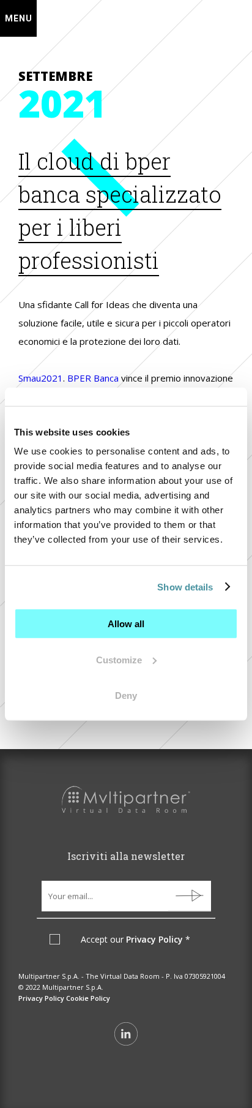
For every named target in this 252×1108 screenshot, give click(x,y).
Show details (185, 586)
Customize (119, 659)
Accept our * (135, 939)
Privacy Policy (154, 939)
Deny (126, 695)
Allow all (126, 624)
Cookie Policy (88, 998)
